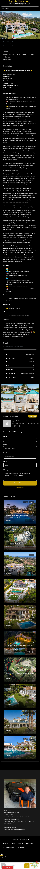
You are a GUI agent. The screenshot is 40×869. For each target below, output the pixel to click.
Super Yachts (29, 843)
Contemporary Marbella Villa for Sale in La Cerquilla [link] (17, 515)
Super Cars (20, 843)
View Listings (32, 416)
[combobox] (20, 465)
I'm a (5, 461)
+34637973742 (19, 423)
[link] (20, 512)
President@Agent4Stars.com (11, 812)
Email (5, 453)
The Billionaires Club (8, 847)
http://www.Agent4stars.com (11, 819)
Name (5, 436)
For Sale (6, 51)
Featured (31, 502)
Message (6, 470)
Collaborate (9, 824)
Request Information (20, 483)
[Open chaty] (34, 864)
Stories (13, 843)
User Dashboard (21, 847)
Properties (5, 843)
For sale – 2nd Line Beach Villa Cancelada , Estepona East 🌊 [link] (18, 750)
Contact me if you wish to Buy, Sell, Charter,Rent (19, 821)
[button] (5, 43)
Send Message (20, 487)
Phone (5, 444)
